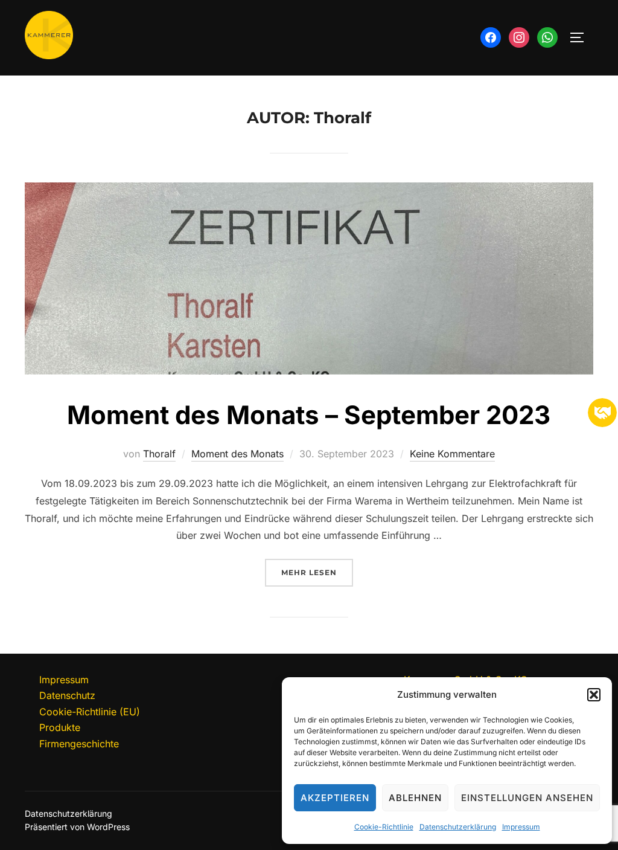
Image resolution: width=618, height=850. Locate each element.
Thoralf (159, 454)
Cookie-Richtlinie (383, 826)
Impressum (521, 826)
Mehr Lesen (317, 572)
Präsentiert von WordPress (77, 827)
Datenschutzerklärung (457, 826)
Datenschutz (67, 695)
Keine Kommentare (452, 454)
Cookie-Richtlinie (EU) (89, 712)
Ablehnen (415, 797)
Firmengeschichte (79, 744)
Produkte (59, 727)
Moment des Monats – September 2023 (308, 414)
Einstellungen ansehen (527, 797)
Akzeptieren (335, 797)
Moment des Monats (237, 454)
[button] (594, 695)
